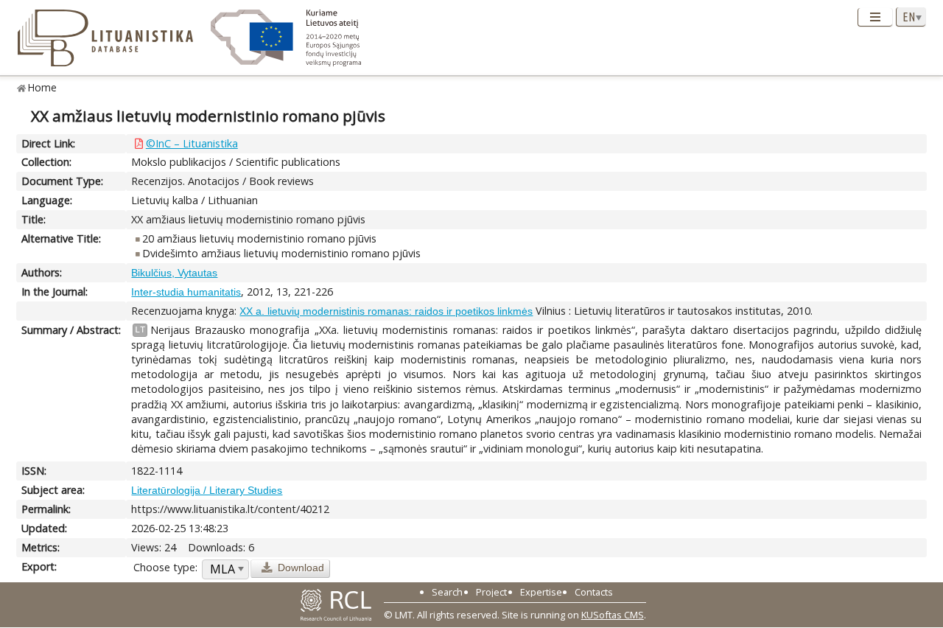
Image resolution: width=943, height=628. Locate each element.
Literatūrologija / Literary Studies (206, 490)
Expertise (541, 592)
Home (42, 87)
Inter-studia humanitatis (186, 292)
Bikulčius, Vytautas (174, 273)
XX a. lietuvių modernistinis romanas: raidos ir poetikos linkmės (386, 311)
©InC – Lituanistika (192, 143)
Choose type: (165, 567)
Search (447, 592)
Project (491, 592)
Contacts (594, 592)
